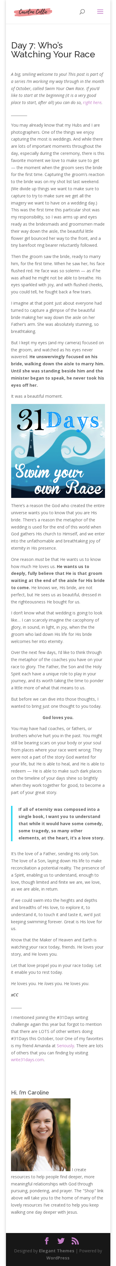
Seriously (65, 1045)
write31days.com (27, 1059)
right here (92, 102)
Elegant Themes (56, 1251)
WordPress (58, 1258)
